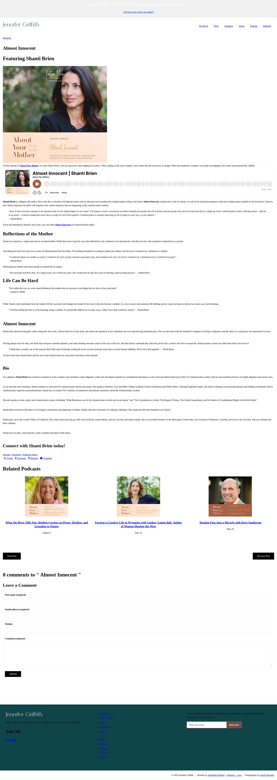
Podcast (253, 26)
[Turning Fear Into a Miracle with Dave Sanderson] (230, 516)
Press (216, 26)
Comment (47, 458)
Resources (104, 753)
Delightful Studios (216, 775)
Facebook (16, 454)
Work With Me (106, 718)
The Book (203, 26)
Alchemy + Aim (234, 775)
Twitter (9, 458)
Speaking (228, 26)
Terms (102, 731)
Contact (103, 757)
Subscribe (234, 725)
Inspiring (7, 38)
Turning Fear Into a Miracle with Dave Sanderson (230, 522)
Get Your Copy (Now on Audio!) (138, 12)
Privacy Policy (106, 727)
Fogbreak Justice (30, 454)
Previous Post (263, 556)
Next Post (11, 556)
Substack (267, 26)
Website (6, 454)
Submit (13, 674)
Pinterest (34, 458)
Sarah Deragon (267, 775)
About (241, 26)
